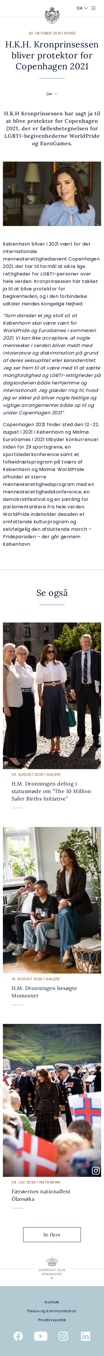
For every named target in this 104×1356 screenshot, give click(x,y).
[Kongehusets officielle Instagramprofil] (63, 1337)
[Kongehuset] (52, 15)
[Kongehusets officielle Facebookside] (18, 1337)
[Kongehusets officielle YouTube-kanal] (41, 1337)
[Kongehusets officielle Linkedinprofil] (86, 1337)
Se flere (52, 1235)
